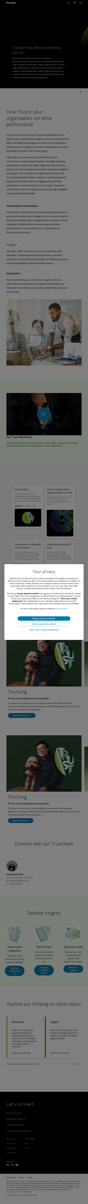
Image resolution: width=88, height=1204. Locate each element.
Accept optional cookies (44, 618)
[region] (44, 602)
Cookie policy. (62, 608)
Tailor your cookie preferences (44, 630)
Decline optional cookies (44, 624)
